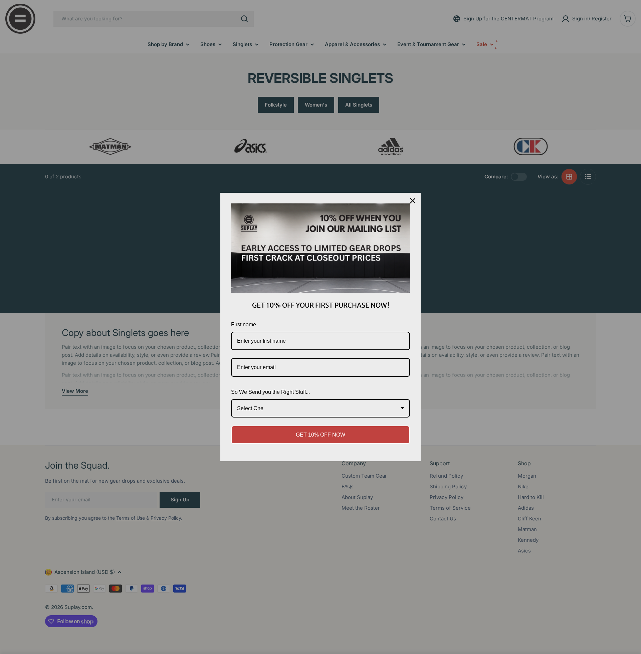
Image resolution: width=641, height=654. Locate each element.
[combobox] (320, 408)
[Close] (413, 201)
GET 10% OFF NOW (320, 435)
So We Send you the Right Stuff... (270, 392)
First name (243, 324)
